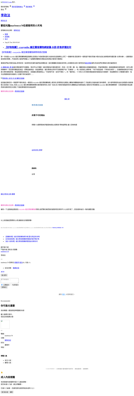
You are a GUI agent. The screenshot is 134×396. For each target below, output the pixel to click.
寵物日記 (17, 30)
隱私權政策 (78, 369)
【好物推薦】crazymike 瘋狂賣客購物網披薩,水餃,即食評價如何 (38, 47)
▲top (2, 271)
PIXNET (52, 369)
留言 (21, 262)
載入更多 (4, 275)
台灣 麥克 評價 (37, 150)
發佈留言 (4, 287)
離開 (11, 392)
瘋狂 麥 (67, 99)
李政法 (5, 15)
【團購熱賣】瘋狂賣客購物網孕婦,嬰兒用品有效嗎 (22, 236)
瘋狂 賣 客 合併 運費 (8, 194)
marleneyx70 (5, 251)
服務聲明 (85, 369)
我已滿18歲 (5, 392)
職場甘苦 (16, 268)
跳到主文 (4, 20)
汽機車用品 (54, 227)
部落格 (7, 36)
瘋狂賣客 (88, 63)
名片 (6, 39)
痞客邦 (16, 262)
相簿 (6, 34)
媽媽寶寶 (59, 227)
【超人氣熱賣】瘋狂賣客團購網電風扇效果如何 (21, 241)
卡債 (62, 227)
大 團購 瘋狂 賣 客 (7, 67)
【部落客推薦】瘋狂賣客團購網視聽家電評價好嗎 (22, 239)
